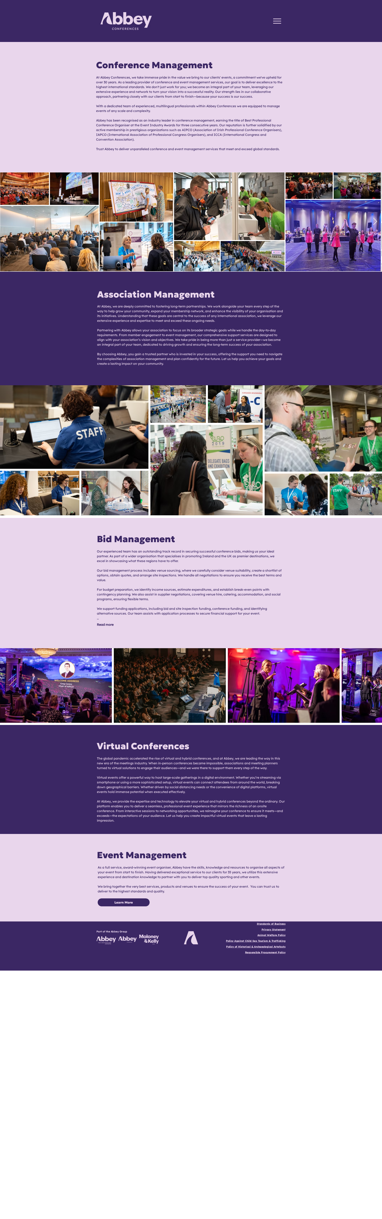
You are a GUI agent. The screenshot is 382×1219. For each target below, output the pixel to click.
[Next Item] (375, 222)
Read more (105, 625)
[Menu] (277, 21)
